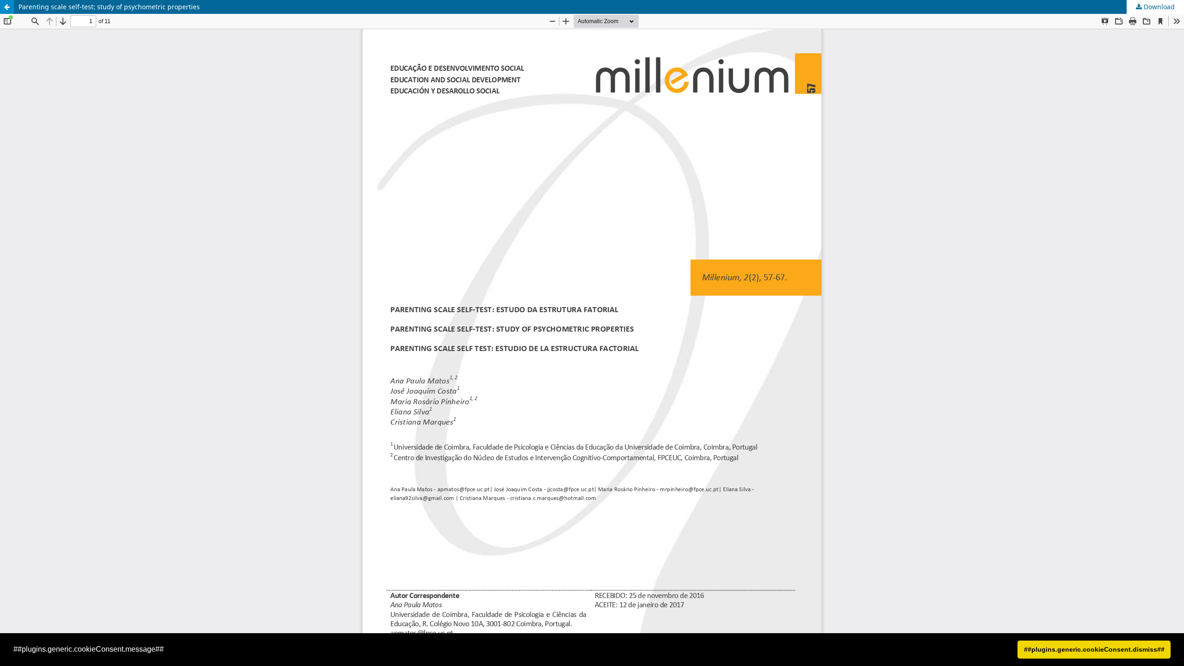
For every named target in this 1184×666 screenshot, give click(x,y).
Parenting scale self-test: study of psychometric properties (109, 6)
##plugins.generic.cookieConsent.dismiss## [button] (1094, 649)
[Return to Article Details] (7, 7)
